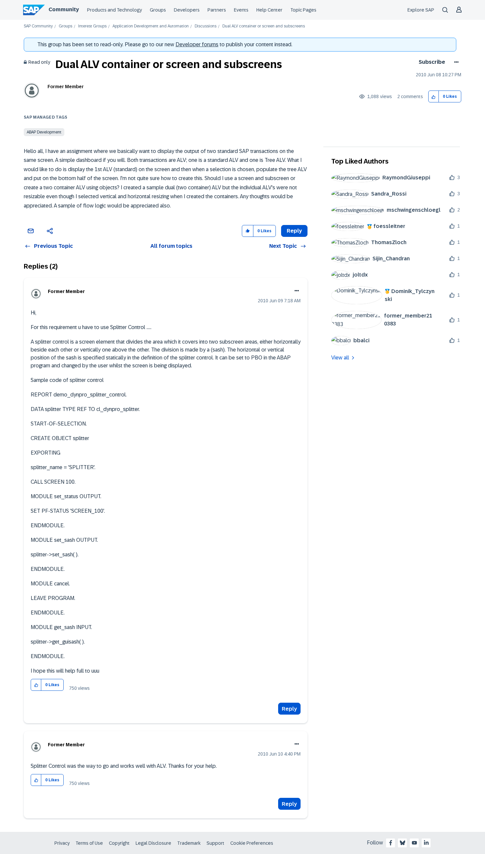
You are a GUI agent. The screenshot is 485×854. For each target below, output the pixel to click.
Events (241, 10)
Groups (158, 10)
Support (215, 843)
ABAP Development (44, 132)
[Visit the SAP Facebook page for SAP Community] (390, 842)
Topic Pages (303, 10)
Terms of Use (89, 843)
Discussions (205, 26)
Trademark (189, 843)
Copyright (119, 843)
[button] (434, 96)
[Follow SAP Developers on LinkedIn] (426, 842)
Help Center (269, 10)
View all (340, 357)
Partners (217, 10)
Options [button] (455, 62)
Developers (187, 10)
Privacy (62, 843)
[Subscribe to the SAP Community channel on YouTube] (414, 842)
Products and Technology (114, 10)
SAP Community (38, 26)
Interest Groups (92, 26)
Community (63, 9)
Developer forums (197, 44)
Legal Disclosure (153, 843)
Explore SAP (420, 10)
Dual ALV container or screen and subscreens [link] (263, 26)
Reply (289, 709)
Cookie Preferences (251, 843)
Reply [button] (294, 231)
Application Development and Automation (151, 26)
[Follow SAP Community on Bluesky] (402, 842)
